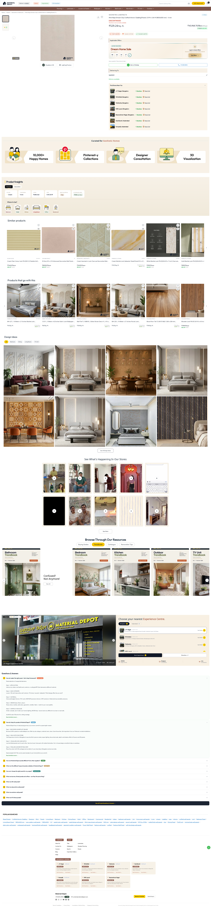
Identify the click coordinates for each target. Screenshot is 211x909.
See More (105, 531)
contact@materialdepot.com (80, 897)
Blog (56, 852)
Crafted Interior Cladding (19, 819)
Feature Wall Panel (118, 825)
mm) (193, 819)
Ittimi (37, 819)
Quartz (68, 849)
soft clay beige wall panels (133, 825)
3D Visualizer (56, 3)
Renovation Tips (127, 544)
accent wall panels (131, 822)
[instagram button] (58, 899)
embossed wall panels (24, 825)
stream (158, 819)
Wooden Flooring (82, 846)
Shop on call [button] (199, 3)
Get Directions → (60, 872)
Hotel (79, 819)
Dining (20, 342)
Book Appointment (139, 655)
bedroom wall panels (124, 819)
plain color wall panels (9, 825)
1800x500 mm (19, 822)
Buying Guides (83, 544)
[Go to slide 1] (5, 18)
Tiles (68, 843)
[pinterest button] (68, 899)
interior (175, 819)
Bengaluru (123, 623)
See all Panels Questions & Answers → (105, 803)
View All (48, 584)
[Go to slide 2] (5, 27)
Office (84, 819)
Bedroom (12, 342)
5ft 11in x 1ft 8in (142, 822)
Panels (8, 12)
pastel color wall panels (61, 822)
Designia (31, 819)
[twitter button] (61, 899)
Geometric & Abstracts (17, 12)
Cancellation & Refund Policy (78, 905)
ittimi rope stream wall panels (93, 822)
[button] (9, 3)
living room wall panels (143, 819)
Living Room (28, 342)
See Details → (68, 872)
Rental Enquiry (151, 896)
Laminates (80, 843)
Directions (139, 91)
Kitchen (64, 819)
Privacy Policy (67, 905)
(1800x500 (45, 822)
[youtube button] (63, 899)
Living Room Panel (8, 822)
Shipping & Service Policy (92, 905)
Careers (57, 849)
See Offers (195, 55)
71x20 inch (180, 822)
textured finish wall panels (39, 825)
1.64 (133, 819)
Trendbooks (98, 544)
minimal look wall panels (192, 822)
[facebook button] (66, 899)
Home (3, 12)
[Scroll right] (207, 580)
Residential (108, 819)
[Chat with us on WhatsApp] (208, 848)
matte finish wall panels (155, 822)
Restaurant (91, 819)
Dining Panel (171, 822)
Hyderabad (135, 623)
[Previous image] (4, 640)
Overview (8, 186)
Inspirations (45, 3)
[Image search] (189, 3)
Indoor (115, 819)
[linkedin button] (56, 899)
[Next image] (113, 640)
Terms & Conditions (57, 905)
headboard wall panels (55, 825)
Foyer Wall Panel (88, 825)
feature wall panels (100, 825)
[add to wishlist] (102, 17)
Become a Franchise (139, 896)
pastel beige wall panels (76, 822)
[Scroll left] (4, 580)
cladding (164, 819)
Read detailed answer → (12, 717)
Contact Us (58, 846)
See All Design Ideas (105, 450)
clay (165, 822)
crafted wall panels (184, 819)
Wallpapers (70, 846)
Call (67, 896)
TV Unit (36, 342)
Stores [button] (36, 3)
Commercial (99, 819)
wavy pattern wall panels (33, 822)
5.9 (51, 822)
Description (17, 186)
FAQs (56, 854)
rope (170, 819)
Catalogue (112, 544)
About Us (57, 843)
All (6, 342)
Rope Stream (7, 819)
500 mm (106, 822)
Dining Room (72, 819)
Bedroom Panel (201, 819)
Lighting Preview (66, 65)
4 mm (153, 819)
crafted (109, 825)
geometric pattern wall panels (72, 825)
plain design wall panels (117, 822)
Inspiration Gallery (71, 852)
